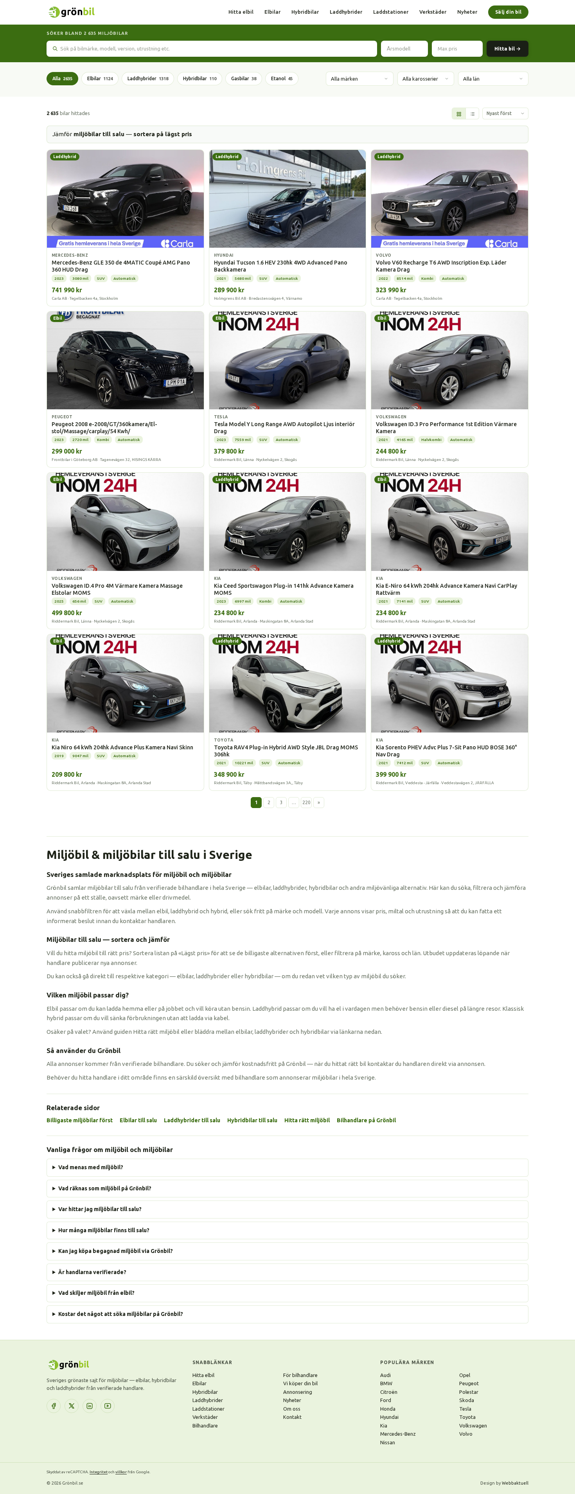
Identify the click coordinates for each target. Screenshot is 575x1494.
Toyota (467, 1417)
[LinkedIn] (90, 1406)
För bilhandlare (300, 1375)
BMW (386, 1383)
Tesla (465, 1408)
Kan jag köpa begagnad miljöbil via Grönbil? (115, 1251)
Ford (385, 1400)
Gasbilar (243, 78)
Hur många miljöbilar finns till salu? (103, 1230)
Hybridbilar (305, 11)
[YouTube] (108, 1406)
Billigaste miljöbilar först (80, 1120)
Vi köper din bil (300, 1383)
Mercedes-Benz (398, 1433)
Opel (464, 1375)
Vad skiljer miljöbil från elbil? (96, 1293)
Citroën (388, 1392)
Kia (383, 1425)
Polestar (468, 1392)
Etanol (282, 78)
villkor (121, 1472)
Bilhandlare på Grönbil (366, 1120)
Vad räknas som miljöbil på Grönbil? (104, 1188)
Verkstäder (432, 11)
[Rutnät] (458, 114)
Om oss (291, 1408)
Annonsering (297, 1392)
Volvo (466, 1433)
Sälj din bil (508, 11)
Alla (62, 78)
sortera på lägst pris (162, 134)
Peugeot (469, 1383)
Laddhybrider (346, 11)
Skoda (466, 1400)
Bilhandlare (205, 1425)
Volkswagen (473, 1425)
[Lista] (472, 114)
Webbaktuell (515, 1483)
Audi (385, 1375)
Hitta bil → (507, 48)
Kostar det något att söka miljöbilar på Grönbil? (120, 1314)
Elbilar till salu (138, 1120)
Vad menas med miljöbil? (90, 1167)
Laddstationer (390, 11)
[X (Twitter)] (72, 1406)
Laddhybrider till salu (192, 1120)
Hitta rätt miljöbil (307, 1120)
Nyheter (467, 11)
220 (306, 802)
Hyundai (389, 1417)
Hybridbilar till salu (252, 1120)
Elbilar (272, 11)
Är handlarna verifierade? (92, 1272)
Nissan (387, 1442)
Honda (387, 1408)
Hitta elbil (240, 11)
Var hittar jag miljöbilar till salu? (100, 1209)
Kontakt (292, 1417)
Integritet (99, 1472)
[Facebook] (54, 1406)
